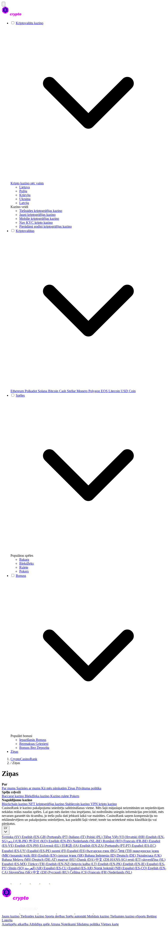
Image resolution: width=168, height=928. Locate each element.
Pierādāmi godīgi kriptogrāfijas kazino (45, 226)
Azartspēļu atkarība (15, 924)
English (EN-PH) (27, 845)
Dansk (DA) (86, 859)
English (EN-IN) (61, 841)
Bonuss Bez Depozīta (34, 747)
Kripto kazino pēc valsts (27, 183)
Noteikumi (69, 924)
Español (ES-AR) (81, 868)
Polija (23, 191)
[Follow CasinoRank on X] (26, 882)
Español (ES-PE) (39, 851)
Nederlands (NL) (120, 872)
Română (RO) (113, 841)
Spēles (20, 395)
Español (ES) (76, 851)
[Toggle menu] (3, 4)
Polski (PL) (95, 837)
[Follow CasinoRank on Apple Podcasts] (54, 882)
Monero (82, 391)
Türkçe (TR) (37, 864)
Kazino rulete (60, 796)
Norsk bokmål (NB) (108, 868)
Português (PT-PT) (118, 845)
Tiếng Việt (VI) (114, 837)
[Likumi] (29, 912)
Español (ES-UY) (14, 851)
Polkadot (31, 391)
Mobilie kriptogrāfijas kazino (39, 218)
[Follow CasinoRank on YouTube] (35, 882)
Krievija (24, 195)
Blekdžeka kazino (37, 796)
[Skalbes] (66, 912)
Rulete (23, 567)
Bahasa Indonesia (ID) (101, 855)
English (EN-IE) (135, 864)
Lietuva (24, 187)
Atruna (56, 924)
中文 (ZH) (40, 872)
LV (5, 828)
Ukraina (24, 199)
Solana (43, 391)
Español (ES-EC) (144, 845)
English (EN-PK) (110, 864)
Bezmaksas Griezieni (33, 744)
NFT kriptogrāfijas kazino (46, 804)
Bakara (24, 559)
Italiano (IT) (78, 837)
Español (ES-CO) (135, 868)
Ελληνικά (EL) (50, 845)
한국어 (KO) (39, 841)
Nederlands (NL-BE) (88, 841)
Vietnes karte (110, 924)
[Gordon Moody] (47, 912)
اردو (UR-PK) (18, 841)
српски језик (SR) (71, 855)
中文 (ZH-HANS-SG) (111, 859)
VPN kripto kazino (104, 804)
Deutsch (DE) (127, 855)
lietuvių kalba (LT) (84, 864)
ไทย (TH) (125, 851)
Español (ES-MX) (15, 864)
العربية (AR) (34, 868)
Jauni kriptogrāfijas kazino (37, 215)
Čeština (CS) (79, 872)
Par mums (9, 788)
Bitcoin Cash (57, 391)
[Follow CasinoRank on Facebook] (6, 882)
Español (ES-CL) (56, 868)
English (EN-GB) (34, 837)
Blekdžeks (26, 563)
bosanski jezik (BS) (24, 855)
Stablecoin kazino (78, 804)
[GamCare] (84, 912)
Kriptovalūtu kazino (29, 23)
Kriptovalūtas (25, 231)
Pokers (24, 571)
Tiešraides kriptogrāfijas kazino (40, 211)
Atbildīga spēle (40, 924)
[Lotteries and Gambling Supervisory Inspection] (11, 912)
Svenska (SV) (12, 837)
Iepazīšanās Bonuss (32, 740)
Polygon (94, 391)
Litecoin (114, 391)
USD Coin (128, 391)
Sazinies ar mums (28, 788)
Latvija (24, 203)
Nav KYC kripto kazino (36, 222)
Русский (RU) (59, 872)
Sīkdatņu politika (89, 924)
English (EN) (48, 855)
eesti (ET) (135, 859)
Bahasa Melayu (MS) (17, 859)
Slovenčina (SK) (21, 872)
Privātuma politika (88, 788)
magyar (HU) (67, 859)
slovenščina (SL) (153, 859)
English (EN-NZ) (58, 864)
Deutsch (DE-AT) (45, 859)
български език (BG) (102, 851)
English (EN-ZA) (92, 845)
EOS (104, 391)
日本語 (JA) (70, 845)
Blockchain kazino (15, 804)
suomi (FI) (59, 851)
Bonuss (21, 575)
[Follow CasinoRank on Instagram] (16, 882)
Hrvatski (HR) (135, 837)
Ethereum (17, 391)
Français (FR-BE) (136, 841)
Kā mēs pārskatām (54, 788)
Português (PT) (58, 837)
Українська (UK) (149, 855)
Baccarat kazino (13, 796)
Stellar (72, 391)
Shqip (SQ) (16, 868)
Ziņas (14, 751)
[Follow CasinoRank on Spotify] (45, 882)
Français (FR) (98, 872)
